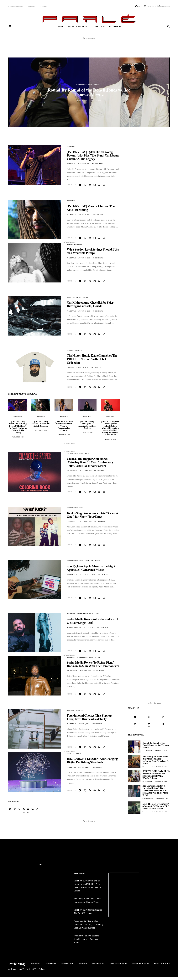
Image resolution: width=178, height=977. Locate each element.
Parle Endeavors (118, 964)
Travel (85, 297)
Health (69, 244)
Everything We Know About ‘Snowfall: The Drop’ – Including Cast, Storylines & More (156, 760)
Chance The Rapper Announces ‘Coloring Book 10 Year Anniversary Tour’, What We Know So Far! (90, 462)
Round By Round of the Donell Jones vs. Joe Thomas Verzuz (89, 92)
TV (101, 84)
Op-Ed (78, 297)
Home (61, 26)
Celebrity (71, 614)
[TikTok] (37, 810)
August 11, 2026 (86, 521)
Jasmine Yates (148, 798)
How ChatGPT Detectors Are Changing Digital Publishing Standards (92, 760)
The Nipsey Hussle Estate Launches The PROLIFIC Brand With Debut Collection (92, 359)
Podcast (82, 964)
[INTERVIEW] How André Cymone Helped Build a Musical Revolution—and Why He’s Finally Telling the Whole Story (110, 428)
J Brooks (70, 367)
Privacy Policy (162, 964)
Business (70, 710)
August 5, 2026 (83, 767)
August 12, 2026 (64, 435)
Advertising (98, 964)
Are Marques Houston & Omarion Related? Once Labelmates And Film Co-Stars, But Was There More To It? (155, 790)
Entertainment (76, 26)
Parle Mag (79, 873)
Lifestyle (31, 6)
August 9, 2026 (89, 627)
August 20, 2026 (95, 100)
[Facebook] (10, 810)
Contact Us (50, 964)
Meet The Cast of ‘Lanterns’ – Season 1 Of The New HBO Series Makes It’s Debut (156, 806)
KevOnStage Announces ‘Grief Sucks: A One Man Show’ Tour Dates (92, 515)
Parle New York (140, 964)
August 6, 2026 (87, 432)
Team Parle (71, 215)
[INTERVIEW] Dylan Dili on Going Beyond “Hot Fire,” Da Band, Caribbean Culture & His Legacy (92, 155)
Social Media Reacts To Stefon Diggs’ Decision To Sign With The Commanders (93, 664)
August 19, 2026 (84, 311)
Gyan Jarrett (72, 470)
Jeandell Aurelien (74, 627)
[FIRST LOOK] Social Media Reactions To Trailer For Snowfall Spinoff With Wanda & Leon (156, 774)
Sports (97, 657)
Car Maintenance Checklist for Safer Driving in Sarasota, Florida (90, 304)
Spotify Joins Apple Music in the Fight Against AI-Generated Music (91, 568)
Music (96, 84)
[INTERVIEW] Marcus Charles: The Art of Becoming (91, 208)
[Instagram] (19, 810)
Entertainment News (15, 6)
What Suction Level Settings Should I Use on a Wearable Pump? (93, 251)
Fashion (70, 350)
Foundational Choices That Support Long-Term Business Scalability (89, 717)
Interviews (43, 6)
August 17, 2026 (161, 811)
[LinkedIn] (32, 810)
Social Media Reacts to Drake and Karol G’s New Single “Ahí (92, 621)
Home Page (89, 561)
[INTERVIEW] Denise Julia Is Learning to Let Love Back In (87, 425)
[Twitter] (15, 810)
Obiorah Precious (74, 574)
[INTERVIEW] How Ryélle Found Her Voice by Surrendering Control (64, 426)
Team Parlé (67, 964)
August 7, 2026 (85, 671)
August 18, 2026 (162, 798)
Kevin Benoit (82, 100)
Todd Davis (71, 164)
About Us (35, 964)
